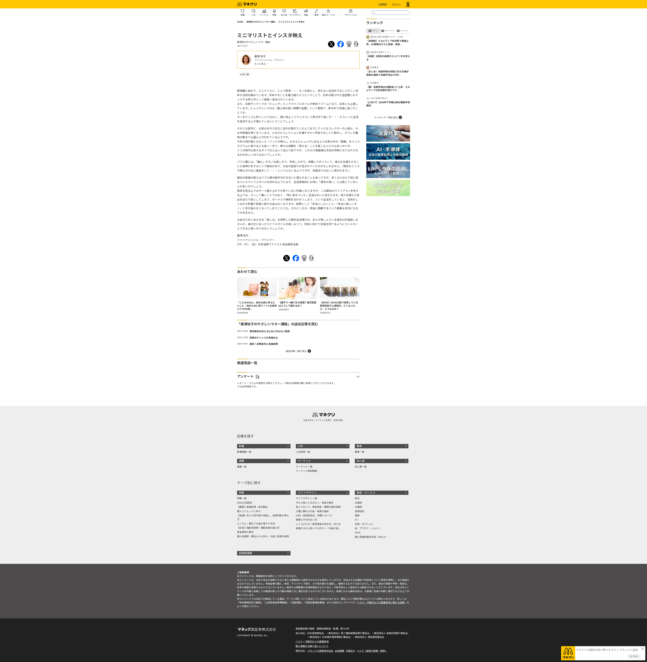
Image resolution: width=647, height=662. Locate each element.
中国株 (358, 506)
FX (356, 519)
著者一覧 (359, 451)
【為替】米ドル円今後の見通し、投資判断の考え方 (263, 517)
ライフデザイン (307, 492)
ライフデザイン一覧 (306, 498)
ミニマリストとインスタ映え (291, 21)
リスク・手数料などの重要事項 (312, 641)
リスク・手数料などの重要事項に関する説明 (381, 602)
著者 (359, 446)
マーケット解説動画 (306, 470)
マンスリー (404, 30)
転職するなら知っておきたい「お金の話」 (318, 528)
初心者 (245, 74)
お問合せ (350, 650)
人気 (300, 446)
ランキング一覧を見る (386, 117)
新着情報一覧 (244, 451)
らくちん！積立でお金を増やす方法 (256, 523)
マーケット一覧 (304, 466)
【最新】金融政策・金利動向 (252, 506)
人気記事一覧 (303, 451)
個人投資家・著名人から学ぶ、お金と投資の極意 (263, 536)
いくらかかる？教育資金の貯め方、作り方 (318, 524)
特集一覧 (242, 498)
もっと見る (260, 64)
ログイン (396, 4)
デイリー (375, 30)
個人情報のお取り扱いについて (312, 646)
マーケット (304, 461)
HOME (240, 21)
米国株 (358, 502)
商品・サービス (366, 492)
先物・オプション (364, 524)
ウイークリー (390, 30)
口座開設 (382, 4)
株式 (357, 498)
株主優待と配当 (245, 532)
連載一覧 (242, 466)
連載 (241, 461)
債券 (357, 515)
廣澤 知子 (260, 56)
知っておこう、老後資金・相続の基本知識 (318, 506)
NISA (357, 532)
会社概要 (339, 650)
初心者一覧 (361, 466)
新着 (241, 446)
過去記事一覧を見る (296, 351)
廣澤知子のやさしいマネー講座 (261, 21)
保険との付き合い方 (306, 519)
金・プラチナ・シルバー (368, 528)
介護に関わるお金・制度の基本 (312, 511)
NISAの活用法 (244, 502)
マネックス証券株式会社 (320, 650)
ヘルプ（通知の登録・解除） (372, 650)
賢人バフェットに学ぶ (249, 511)
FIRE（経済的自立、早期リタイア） (315, 515)
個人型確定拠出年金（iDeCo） (371, 536)
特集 (241, 492)
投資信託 (359, 511)
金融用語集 (245, 553)
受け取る (634, 656)
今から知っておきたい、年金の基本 (314, 502)
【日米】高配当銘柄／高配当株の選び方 (258, 527)
